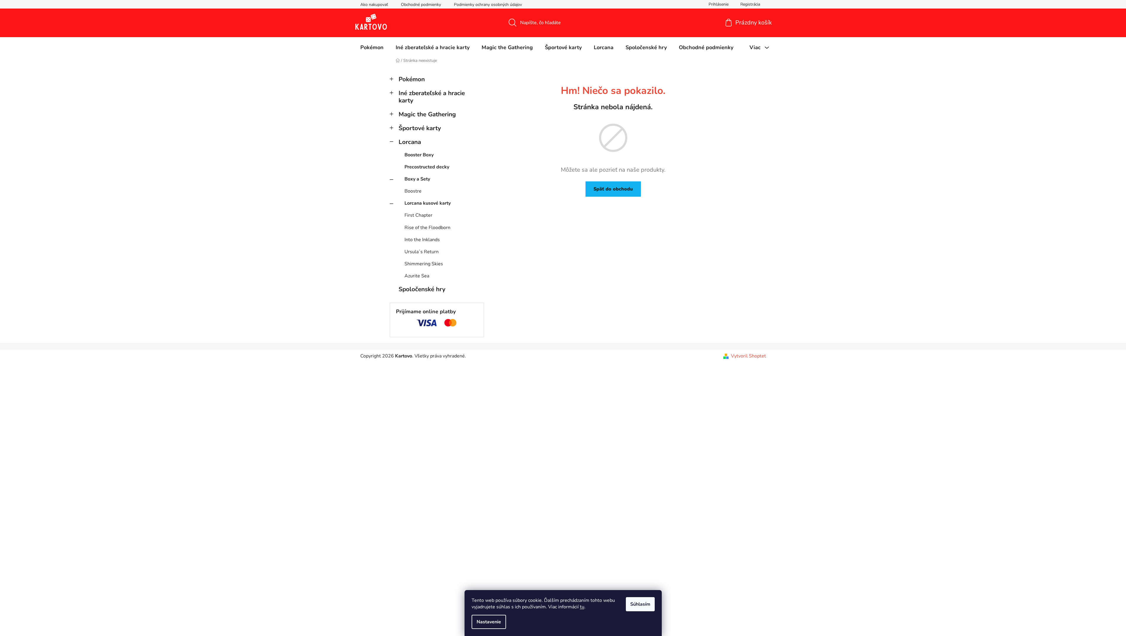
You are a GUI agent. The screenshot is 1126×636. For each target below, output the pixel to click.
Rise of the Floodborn (427, 227)
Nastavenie (489, 622)
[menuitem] (371, 47)
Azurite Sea (416, 276)
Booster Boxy (419, 155)
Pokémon (412, 79)
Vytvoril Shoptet (748, 356)
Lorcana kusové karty (427, 203)
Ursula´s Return (421, 252)
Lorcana (410, 142)
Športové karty (420, 128)
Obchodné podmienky (421, 4)
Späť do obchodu (613, 189)
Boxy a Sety (417, 179)
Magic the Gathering (427, 114)
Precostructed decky (426, 167)
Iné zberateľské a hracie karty (432, 97)
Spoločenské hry (422, 289)
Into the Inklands (422, 239)
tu (582, 607)
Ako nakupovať (374, 4)
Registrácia (750, 4)
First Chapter (418, 215)
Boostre (413, 191)
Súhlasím (640, 604)
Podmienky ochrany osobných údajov (488, 4)
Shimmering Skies (423, 264)
